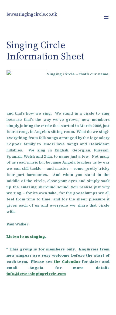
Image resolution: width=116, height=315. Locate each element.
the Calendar (67, 261)
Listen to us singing (25, 236)
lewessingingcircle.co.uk (31, 14)
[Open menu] (106, 17)
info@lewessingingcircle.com (36, 273)
